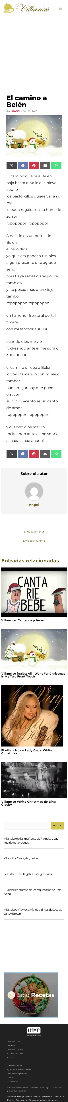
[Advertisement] (34, 52)
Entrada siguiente (34, 540)
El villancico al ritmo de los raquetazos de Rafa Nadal (32, 892)
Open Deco (12, 1045)
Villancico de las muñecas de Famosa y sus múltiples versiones (31, 840)
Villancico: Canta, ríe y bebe (22, 620)
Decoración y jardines (17, 1073)
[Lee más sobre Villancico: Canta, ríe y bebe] (34, 591)
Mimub (10, 1077)
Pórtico (10, 1057)
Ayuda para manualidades (19, 1069)
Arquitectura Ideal (15, 1053)
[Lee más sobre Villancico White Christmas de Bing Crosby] (34, 779)
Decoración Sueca (15, 1049)
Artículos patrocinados (17, 1087)
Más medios (12, 1081)
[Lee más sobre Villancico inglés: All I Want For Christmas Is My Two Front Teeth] (34, 649)
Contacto (34, 1087)
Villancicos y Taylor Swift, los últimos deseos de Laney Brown (33, 911)
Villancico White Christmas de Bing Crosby (28, 803)
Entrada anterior (34, 531)
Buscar (57, 825)
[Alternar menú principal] (61, 8)
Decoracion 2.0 (13, 1041)
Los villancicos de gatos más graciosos (28, 874)
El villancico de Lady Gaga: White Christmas (26, 752)
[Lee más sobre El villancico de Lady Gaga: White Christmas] (32, 715)
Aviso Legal (45, 1087)
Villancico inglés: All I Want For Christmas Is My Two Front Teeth (33, 675)
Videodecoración (14, 1065)
